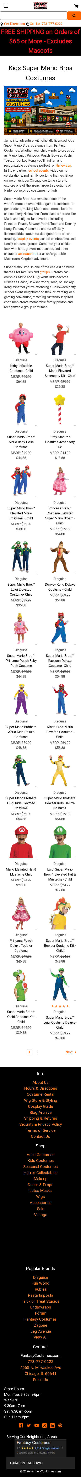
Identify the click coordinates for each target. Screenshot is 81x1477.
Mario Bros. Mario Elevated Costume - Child (60, 732)
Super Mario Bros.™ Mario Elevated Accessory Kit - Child (60, 371)
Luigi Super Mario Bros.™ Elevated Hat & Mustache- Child (60, 874)
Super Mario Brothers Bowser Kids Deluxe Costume (59, 803)
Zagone (40, 1325)
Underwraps (40, 1307)
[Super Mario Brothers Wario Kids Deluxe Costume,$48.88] (21, 699)
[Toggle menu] (5, 5)
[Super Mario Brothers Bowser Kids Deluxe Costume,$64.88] (60, 770)
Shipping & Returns (40, 1118)
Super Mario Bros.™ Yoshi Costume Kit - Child (21, 1017)
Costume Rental (40, 1094)
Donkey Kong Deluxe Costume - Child (60, 587)
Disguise (40, 1277)
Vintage (40, 1214)
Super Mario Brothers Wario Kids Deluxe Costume (21, 732)
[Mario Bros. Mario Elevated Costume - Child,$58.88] (60, 699)
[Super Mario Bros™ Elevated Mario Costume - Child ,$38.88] (21, 480)
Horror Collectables (40, 1172)
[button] (40, 1448)
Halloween (63, 165)
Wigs (40, 1196)
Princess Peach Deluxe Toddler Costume (21, 946)
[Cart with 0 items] (76, 5)
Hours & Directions (40, 1088)
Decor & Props (40, 1184)
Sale (40, 1208)
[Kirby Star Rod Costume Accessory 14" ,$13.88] (60, 409)
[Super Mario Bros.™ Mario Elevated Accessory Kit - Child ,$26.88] (60, 338)
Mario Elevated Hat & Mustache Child (21, 871)
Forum (40, 1313)
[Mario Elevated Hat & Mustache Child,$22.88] (21, 842)
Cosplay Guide (40, 1106)
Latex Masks (40, 1190)
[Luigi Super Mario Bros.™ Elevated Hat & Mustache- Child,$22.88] (60, 842)
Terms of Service (40, 1130)
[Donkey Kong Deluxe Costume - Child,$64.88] (60, 557)
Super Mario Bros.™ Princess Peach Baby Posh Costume (21, 661)
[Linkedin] (52, 1425)
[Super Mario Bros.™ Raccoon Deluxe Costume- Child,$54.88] (60, 628)
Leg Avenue (40, 1331)
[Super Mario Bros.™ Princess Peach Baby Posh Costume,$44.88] (21, 628)
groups (45, 272)
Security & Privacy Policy (40, 1124)
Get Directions (14, 24)
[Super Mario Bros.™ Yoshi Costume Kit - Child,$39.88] (21, 984)
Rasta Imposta (40, 1295)
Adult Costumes (40, 1154)
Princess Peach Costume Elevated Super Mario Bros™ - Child (60, 515)
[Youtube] (36, 1425)
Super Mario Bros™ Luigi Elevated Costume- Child (21, 589)
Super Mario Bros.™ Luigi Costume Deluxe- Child (60, 1022)
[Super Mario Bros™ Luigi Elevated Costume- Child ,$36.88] (21, 557)
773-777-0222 (40, 1361)
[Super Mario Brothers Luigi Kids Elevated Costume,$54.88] (21, 770)
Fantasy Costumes (40, 1319)
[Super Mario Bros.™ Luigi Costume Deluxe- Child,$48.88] (60, 984)
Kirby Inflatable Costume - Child (21, 368)
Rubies (41, 1289)
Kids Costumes (40, 1160)
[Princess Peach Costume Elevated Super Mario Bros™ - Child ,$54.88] (60, 480)
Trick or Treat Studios (40, 1301)
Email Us (40, 1379)
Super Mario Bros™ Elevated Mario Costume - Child (21, 513)
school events (38, 170)
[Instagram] (44, 1425)
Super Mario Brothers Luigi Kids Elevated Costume (21, 803)
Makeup (41, 1178)
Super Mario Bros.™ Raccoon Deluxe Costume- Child (60, 661)
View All (40, 1337)
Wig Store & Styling (40, 1100)
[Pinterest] (60, 1425)
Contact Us (40, 1136)
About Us (40, 1082)
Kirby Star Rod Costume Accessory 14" (60, 442)
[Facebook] (21, 1425)
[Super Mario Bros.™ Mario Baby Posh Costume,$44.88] (21, 409)
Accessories (41, 1202)
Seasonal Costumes (40, 1166)
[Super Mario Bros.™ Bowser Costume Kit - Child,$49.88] (60, 913)
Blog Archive (40, 1112)
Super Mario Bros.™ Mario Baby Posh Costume (21, 442)
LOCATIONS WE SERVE (26, 1463)
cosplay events (28, 239)
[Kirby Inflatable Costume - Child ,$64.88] (21, 338)
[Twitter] (29, 1425)
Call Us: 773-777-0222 (46, 24)
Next (69, 1052)
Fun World (40, 1283)
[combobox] (33, 15)
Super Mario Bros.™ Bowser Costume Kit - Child (60, 946)
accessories (27, 254)
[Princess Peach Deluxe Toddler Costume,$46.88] (21, 913)
